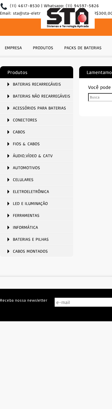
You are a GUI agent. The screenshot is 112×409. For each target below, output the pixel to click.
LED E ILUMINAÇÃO (30, 203)
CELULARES (23, 179)
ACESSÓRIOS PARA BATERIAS (39, 108)
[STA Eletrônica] (68, 18)
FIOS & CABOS (26, 143)
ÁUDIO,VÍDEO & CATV (33, 155)
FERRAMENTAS (26, 215)
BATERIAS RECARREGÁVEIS (37, 84)
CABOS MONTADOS (30, 251)
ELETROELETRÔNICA (31, 191)
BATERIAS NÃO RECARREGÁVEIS (41, 96)
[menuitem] (13, 47)
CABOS (19, 132)
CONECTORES (25, 120)
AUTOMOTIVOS (26, 167)
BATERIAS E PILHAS (31, 239)
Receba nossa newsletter (23, 300)
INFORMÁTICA (25, 227)
